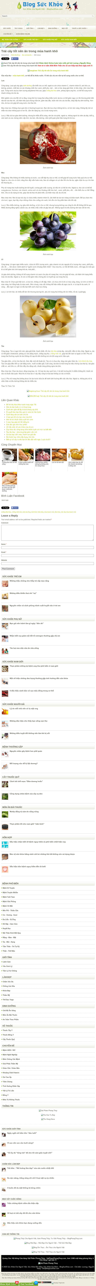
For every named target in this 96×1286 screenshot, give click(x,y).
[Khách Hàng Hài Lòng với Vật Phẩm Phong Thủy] (48, 1110)
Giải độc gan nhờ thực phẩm (16, 425)
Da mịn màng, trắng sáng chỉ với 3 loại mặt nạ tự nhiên (30, 1178)
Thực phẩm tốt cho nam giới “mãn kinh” (27, 824)
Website (4, 560)
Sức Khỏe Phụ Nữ (50, 39)
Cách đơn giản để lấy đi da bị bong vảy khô (22, 410)
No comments (27, 55)
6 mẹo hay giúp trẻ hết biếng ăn (17, 422)
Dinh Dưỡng (53, 28)
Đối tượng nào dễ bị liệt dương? (24, 763)
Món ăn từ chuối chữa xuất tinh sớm (19, 420)
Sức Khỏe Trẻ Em (31, 39)
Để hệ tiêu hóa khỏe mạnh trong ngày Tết (21, 405)
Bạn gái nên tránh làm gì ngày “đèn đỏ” (27, 623)
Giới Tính (30, 28)
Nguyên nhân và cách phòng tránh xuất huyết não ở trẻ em (35, 606)
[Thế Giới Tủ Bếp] (48, 1115)
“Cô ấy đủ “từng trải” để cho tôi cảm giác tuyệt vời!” (29, 1153)
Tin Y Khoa (18, 28)
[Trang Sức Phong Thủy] (48, 391)
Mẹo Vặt (65, 28)
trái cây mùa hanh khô (68, 512)
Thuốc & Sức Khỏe (79, 28)
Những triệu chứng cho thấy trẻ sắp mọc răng (29, 581)
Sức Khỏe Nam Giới (68, 39)
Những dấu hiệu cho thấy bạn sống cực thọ (28, 721)
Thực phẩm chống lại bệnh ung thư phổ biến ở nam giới (34, 666)
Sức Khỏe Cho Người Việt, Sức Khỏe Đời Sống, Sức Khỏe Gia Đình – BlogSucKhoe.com (40, 1267)
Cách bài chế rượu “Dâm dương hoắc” (26, 781)
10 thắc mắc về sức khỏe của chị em (19, 427)
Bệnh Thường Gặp (29, 45)
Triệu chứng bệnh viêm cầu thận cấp (23, 1203)
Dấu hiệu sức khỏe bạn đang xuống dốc (24, 1223)
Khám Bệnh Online (23, 34)
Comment (4, 523)
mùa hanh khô (18, 76)
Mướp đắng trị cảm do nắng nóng (24, 812)
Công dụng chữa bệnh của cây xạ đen (26, 794)
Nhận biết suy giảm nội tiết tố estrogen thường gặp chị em (35, 636)
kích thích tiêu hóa (85, 361)
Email (3, 552)
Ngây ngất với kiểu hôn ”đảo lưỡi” (22, 1133)
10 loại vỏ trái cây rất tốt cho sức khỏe (23, 1213)
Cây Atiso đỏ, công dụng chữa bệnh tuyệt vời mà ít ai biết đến (29, 429)
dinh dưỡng (27, 86)
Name (3, 544)
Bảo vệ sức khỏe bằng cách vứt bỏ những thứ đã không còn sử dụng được (42, 854)
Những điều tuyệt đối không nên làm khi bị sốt (30, 733)
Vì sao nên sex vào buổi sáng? (20, 1143)
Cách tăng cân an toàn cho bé (17, 415)
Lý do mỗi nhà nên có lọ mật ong (24, 709)
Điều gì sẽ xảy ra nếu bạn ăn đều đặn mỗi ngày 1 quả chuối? (28, 439)
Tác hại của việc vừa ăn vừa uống (24, 648)
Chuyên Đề (8, 34)
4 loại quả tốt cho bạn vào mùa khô (19, 417)
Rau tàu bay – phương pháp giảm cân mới (21, 432)
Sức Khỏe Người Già (10, 45)
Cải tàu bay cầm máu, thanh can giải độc (21, 434)
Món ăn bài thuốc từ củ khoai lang (18, 407)
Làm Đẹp (41, 28)
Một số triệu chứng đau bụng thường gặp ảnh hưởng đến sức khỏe (39, 678)
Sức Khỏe (7, 28)
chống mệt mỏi (55, 354)
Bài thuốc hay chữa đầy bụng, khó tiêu (20, 437)
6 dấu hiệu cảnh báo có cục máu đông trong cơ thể (32, 691)
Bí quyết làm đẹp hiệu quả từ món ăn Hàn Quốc (23, 412)
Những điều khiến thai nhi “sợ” (23, 593)
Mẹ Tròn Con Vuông (11, 39)
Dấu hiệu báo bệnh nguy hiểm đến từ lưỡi (28, 866)
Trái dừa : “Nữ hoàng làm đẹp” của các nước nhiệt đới (30, 1168)
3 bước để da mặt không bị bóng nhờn (23, 1188)
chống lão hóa (51, 91)
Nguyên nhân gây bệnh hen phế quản (26, 751)
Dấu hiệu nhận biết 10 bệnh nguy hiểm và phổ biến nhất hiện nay (38, 842)
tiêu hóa (53, 351)
